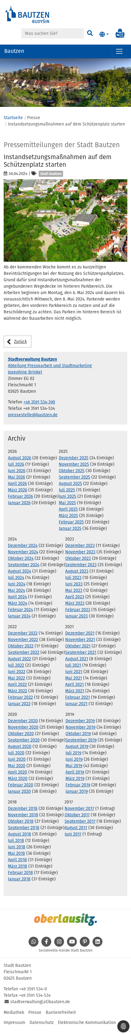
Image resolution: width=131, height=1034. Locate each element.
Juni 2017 (73, 834)
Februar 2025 (71, 522)
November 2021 (80, 639)
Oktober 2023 (78, 558)
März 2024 (17, 603)
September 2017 (80, 821)
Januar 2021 (76, 703)
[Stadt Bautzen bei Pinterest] (84, 945)
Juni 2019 (74, 759)
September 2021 (80, 652)
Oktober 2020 (21, 733)
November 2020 (23, 727)
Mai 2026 (16, 477)
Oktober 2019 (78, 733)
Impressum (14, 1022)
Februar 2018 (20, 872)
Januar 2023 (76, 616)
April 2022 (17, 684)
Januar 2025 (70, 528)
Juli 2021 (73, 665)
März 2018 (17, 866)
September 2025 (74, 477)
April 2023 (74, 596)
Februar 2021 (77, 697)
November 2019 (80, 727)
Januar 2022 (19, 703)
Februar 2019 (78, 785)
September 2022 (23, 652)
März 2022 (17, 691)
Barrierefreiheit (61, 1012)
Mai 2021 (73, 678)
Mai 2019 (74, 765)
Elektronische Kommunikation (87, 1022)
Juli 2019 (73, 752)
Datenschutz (42, 1022)
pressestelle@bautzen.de (33, 414)
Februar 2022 (20, 697)
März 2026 (17, 490)
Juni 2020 (17, 759)
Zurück (20, 341)
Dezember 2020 (23, 720)
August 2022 (19, 658)
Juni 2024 (16, 584)
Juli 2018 (16, 840)
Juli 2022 (16, 665)
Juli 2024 (16, 577)
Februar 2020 (20, 785)
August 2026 (19, 458)
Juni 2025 (67, 496)
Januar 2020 (19, 791)
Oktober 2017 (77, 814)
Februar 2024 (20, 609)
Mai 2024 (16, 590)
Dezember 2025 (73, 458)
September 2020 (24, 740)
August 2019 (77, 746)
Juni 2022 (16, 671)
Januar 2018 (19, 879)
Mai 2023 (73, 590)
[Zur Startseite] (27, 13)
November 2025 (74, 464)
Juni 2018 (16, 847)
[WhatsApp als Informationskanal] (33, 945)
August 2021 (76, 658)
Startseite (13, 117)
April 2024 (17, 596)
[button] (104, 34)
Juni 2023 (74, 584)
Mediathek (14, 1012)
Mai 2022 (16, 678)
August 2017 (76, 827)
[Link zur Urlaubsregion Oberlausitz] (65, 919)
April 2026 (17, 483)
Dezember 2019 (80, 720)
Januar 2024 (19, 616)
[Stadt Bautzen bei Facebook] (46, 945)
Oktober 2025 (71, 470)
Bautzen (14, 51)
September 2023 (81, 564)
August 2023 (76, 571)
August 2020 (19, 746)
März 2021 (74, 691)
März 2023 (74, 603)
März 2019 (75, 778)
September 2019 (81, 740)
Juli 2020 (16, 752)
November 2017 (79, 808)
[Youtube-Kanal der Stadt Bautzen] (72, 945)
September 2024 (23, 564)
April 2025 (68, 509)
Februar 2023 (77, 609)
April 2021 (74, 684)
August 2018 (19, 834)
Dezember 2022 (22, 633)
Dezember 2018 (22, 808)
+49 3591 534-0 (33, 989)
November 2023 (80, 552)
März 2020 (17, 778)
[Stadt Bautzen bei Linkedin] (97, 945)
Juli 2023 (73, 577)
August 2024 (19, 571)
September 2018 (23, 827)
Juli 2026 (16, 464)
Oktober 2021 (77, 646)
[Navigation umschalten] (119, 51)
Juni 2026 (16, 470)
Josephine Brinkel (25, 372)
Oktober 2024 (21, 558)
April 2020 (17, 772)
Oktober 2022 (21, 646)
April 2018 (17, 859)
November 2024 (23, 552)
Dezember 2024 (22, 545)
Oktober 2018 (21, 821)
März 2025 (68, 515)
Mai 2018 (16, 853)
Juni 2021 (73, 671)
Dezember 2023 (80, 545)
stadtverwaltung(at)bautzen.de (40, 1001)
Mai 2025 (67, 502)
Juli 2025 (67, 490)
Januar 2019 (77, 791)
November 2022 (23, 639)
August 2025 (70, 483)
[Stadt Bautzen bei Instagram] (59, 945)
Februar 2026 (20, 496)
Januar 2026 (19, 502)
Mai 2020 (16, 765)
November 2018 (23, 814)
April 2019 (75, 772)
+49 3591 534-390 (39, 402)
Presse (34, 1012)
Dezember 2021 (79, 633)
